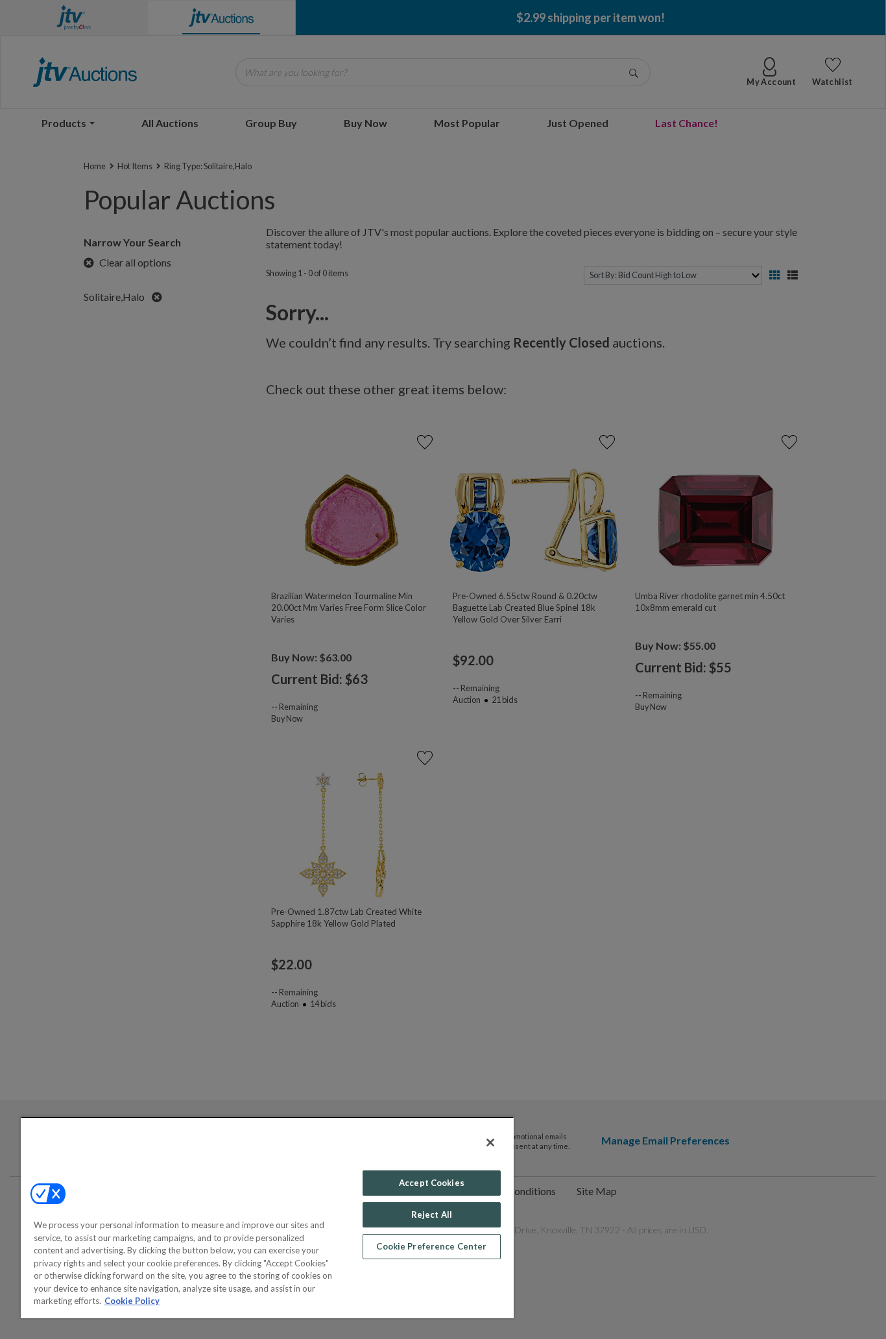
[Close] (490, 1142)
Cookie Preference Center (431, 1246)
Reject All (431, 1214)
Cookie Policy (132, 1301)
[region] (267, 1217)
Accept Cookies (431, 1183)
